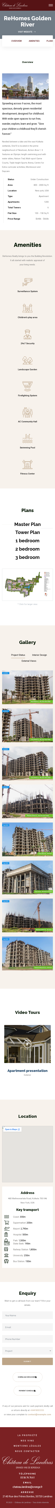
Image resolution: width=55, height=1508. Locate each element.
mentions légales (27, 1446)
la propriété (28, 1435)
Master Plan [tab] (27, 524)
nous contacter (27, 1451)
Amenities (34, 41)
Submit (27, 1361)
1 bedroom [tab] (27, 540)
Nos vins (27, 1441)
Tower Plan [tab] (27, 532)
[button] (27, 1044)
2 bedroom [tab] (27, 549)
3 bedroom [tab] (27, 557)
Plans (50, 41)
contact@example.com (39, 1414)
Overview (16, 41)
